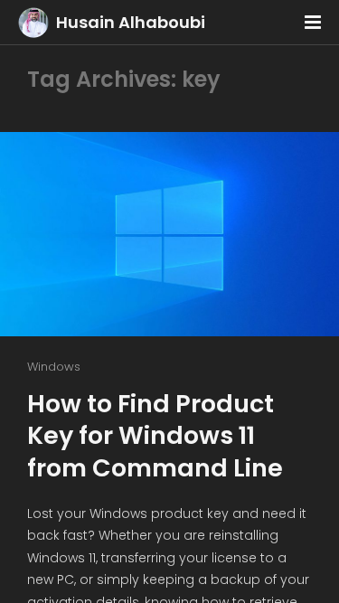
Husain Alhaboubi (130, 22)
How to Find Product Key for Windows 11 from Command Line (155, 435)
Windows (53, 366)
